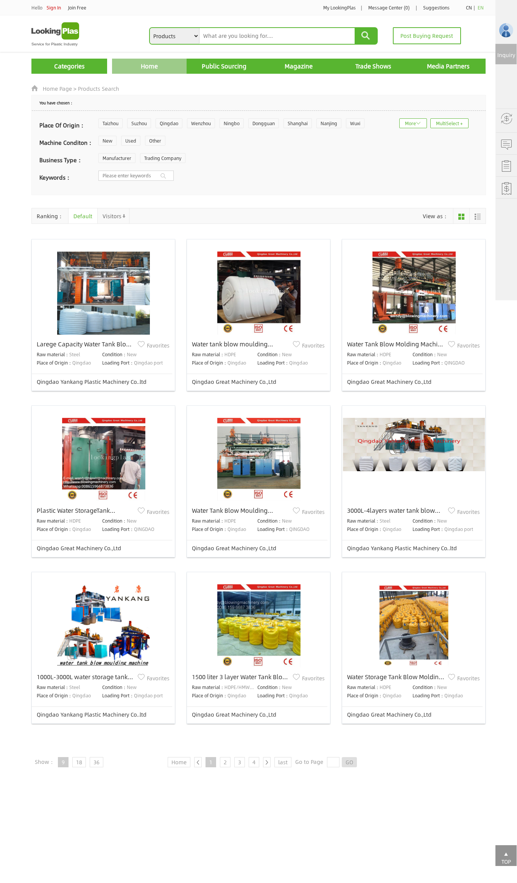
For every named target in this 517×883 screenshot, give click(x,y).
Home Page (57, 88)
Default (82, 216)
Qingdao (169, 123)
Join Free (77, 7)
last (283, 762)
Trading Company (162, 158)
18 (79, 762)
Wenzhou (201, 123)
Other (155, 140)
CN (469, 7)
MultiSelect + (449, 123)
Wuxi (355, 123)
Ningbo (232, 123)
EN (481, 7)
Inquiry (506, 55)
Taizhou (110, 123)
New (107, 140)
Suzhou (139, 123)
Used (130, 140)
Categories (69, 66)
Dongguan (263, 123)
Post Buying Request (426, 35)
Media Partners (448, 66)
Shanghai (298, 123)
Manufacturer (117, 158)
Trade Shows (373, 66)
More (410, 123)
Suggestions (436, 7)
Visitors (112, 216)
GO (349, 762)
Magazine (299, 66)
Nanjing (329, 123)
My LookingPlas (339, 7)
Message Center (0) (389, 7)
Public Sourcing (224, 66)
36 (96, 762)
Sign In (54, 7)
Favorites (158, 345)
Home (149, 66)
